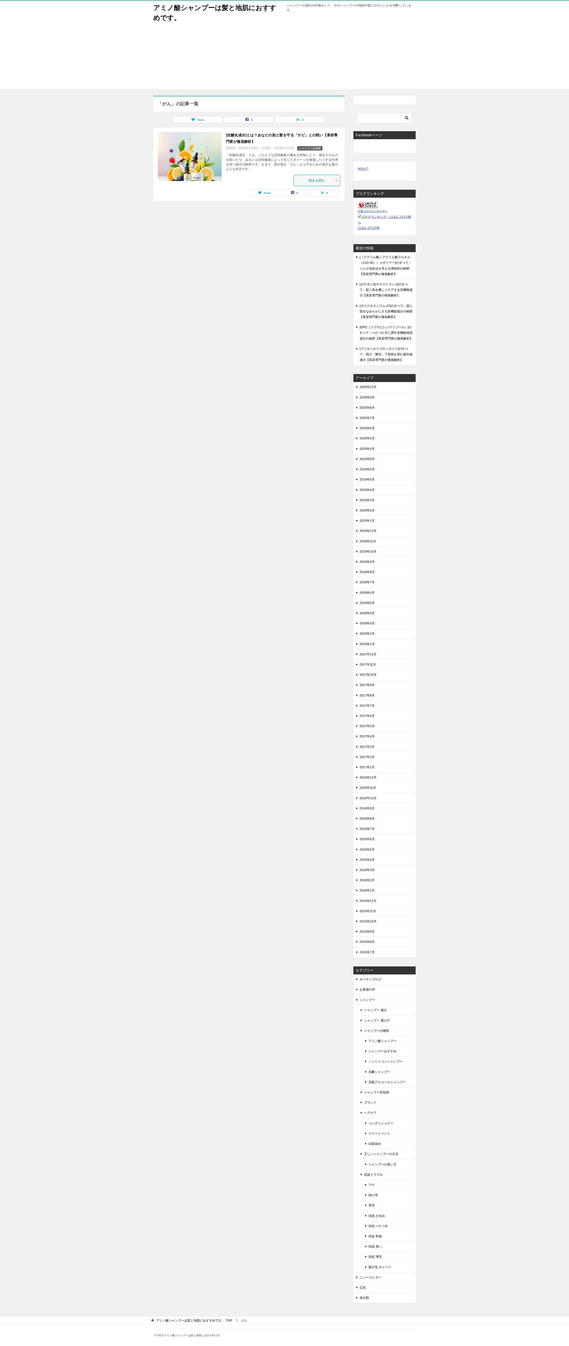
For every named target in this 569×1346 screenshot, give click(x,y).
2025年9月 (367, 397)
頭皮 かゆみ (377, 1215)
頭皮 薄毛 (375, 1256)
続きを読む (317, 180)
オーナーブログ (370, 979)
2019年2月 (367, 510)
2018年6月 (367, 592)
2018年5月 (367, 603)
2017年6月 (367, 716)
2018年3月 (367, 623)
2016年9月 (367, 808)
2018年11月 (368, 541)
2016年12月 (368, 777)
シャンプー (367, 1000)
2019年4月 (367, 490)
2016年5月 (367, 849)
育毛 (372, 1205)
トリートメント (379, 1133)
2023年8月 (367, 459)
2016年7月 (367, 829)
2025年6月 (367, 428)
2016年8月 (367, 818)
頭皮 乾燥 (375, 1236)
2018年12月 (368, 531)
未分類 (364, 1298)
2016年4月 (367, 859)
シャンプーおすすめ (383, 1051)
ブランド (370, 1102)
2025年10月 (368, 387)
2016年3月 (367, 870)
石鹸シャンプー (379, 1072)
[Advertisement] (284, 58)
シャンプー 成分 (375, 1010)
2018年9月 (367, 561)
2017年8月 (367, 695)
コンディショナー (381, 1123)
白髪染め (375, 1143)
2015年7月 (367, 952)
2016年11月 (368, 787)
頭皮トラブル (373, 1174)
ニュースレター (370, 1277)
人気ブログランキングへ (372, 211)
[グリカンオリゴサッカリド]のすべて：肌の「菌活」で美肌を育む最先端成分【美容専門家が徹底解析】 (386, 354)
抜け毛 (373, 1195)
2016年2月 (367, 880)
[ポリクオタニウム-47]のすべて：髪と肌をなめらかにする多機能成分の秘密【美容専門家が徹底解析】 (386, 311)
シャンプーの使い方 (383, 1164)
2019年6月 (367, 469)
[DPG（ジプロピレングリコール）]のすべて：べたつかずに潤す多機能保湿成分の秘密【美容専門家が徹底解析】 (386, 332)
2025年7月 (367, 418)
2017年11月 (368, 664)
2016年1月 (367, 890)
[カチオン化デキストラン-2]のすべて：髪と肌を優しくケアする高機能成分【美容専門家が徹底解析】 (386, 289)
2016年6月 (367, 839)
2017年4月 (367, 736)
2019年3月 (367, 500)
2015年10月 (368, 921)
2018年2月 (367, 633)
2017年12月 (368, 654)
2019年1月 (367, 520)
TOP (194, 1320)
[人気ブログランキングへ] (367, 205)
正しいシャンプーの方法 (381, 1154)
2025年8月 (367, 407)
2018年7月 (367, 582)
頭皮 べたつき (378, 1226)
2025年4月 (367, 449)
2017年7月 (367, 705)
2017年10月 (368, 674)
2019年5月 (367, 479)
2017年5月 (367, 726)
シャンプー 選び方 (377, 1020)
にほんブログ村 (369, 228)
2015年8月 (367, 942)
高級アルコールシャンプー (387, 1082)
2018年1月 (367, 644)
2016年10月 (368, 798)
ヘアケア (370, 1113)
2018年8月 (367, 572)
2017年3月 (367, 746)
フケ (372, 1185)
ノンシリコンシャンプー (386, 1061)
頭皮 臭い (375, 1246)
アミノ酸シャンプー (383, 1041)
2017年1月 (367, 767)
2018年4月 (367, 613)
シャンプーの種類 (376, 1030)
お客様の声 (367, 989)
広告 (363, 1287)
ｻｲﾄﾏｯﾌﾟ (363, 169)
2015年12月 (368, 901)
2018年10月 (368, 551)
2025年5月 (367, 438)
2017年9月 (367, 685)
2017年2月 (367, 757)
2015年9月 (367, 931)
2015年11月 (368, 911)
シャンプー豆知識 (310, 148)
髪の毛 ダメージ (380, 1267)
